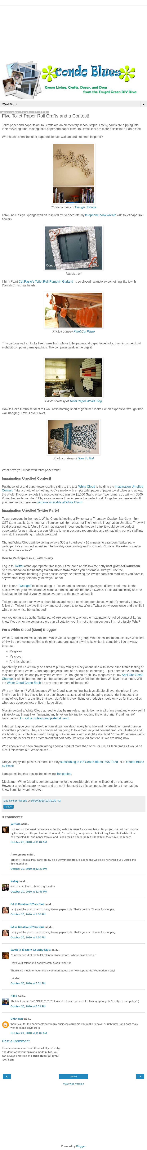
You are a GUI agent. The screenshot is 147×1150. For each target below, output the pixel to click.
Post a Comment (15, 1041)
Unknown (17, 1018)
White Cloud (86, 486)
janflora (15, 823)
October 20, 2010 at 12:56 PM (29, 891)
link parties (63, 773)
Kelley (15, 881)
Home (73, 1076)
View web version (73, 1083)
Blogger (80, 1146)
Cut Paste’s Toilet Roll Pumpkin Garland (46, 281)
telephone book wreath (100, 215)
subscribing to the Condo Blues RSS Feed (89, 762)
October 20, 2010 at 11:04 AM (29, 842)
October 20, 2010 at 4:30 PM (28, 914)
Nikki (14, 995)
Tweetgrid (24, 585)
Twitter (18, 566)
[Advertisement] (73, 33)
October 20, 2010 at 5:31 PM (28, 983)
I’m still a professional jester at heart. (44, 718)
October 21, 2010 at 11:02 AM (29, 1033)
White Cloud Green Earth (24, 682)
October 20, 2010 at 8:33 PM (28, 1006)
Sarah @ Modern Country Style (31, 949)
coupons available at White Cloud (59, 502)
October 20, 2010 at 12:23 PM (29, 868)
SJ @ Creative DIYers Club (28, 904)
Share (8, 806)
